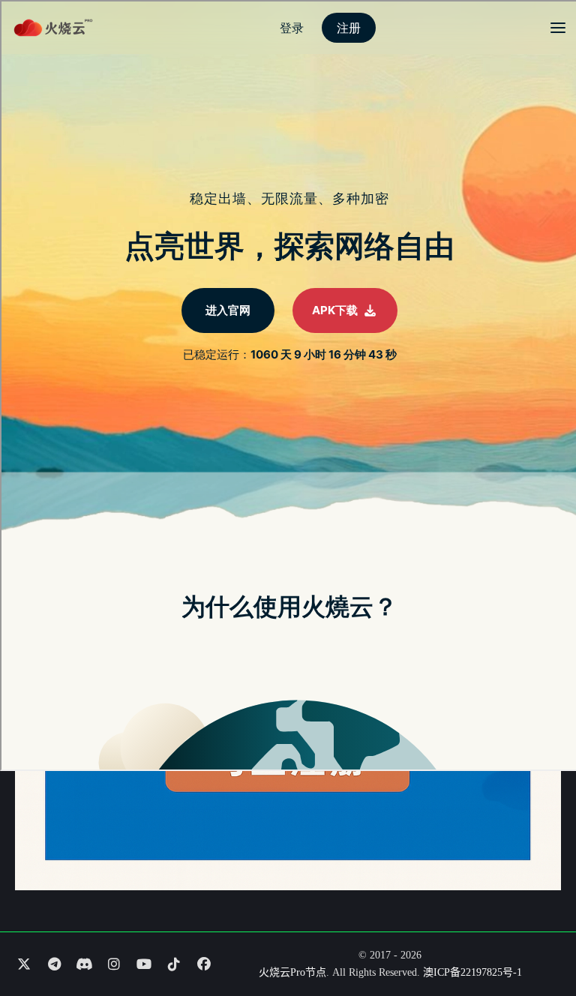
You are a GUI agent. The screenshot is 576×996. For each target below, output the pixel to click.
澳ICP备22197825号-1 (472, 972)
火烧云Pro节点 (292, 972)
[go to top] (535, 942)
